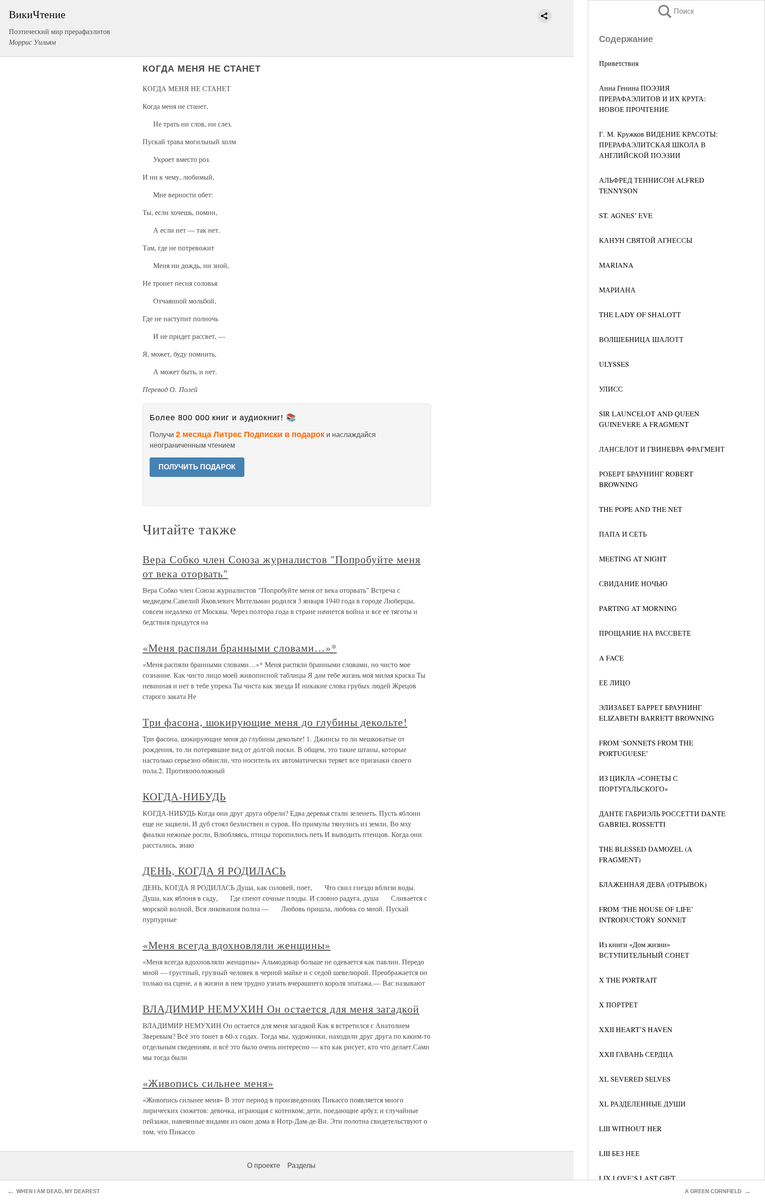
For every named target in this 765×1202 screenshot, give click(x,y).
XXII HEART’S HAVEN (635, 1029)
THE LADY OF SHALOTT (640, 314)
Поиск (675, 11)
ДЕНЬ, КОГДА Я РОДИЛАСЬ (214, 871)
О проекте (263, 1165)
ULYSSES (614, 364)
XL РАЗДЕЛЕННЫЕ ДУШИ (642, 1103)
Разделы (301, 1165)
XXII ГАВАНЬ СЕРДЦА (636, 1054)
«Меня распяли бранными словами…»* (240, 648)
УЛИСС (611, 388)
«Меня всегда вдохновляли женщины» (237, 945)
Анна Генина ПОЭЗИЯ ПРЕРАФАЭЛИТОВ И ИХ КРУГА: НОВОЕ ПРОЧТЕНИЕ (652, 98)
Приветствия (618, 63)
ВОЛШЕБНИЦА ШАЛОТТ (641, 339)
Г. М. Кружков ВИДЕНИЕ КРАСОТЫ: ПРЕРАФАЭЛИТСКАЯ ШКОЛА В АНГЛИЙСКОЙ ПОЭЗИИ (658, 144)
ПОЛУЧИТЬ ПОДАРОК (197, 467)
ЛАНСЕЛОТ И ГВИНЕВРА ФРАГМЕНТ (662, 448)
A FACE (611, 657)
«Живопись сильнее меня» (208, 1083)
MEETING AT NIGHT (633, 558)
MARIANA (616, 264)
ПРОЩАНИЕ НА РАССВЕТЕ (645, 632)
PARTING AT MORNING (638, 608)
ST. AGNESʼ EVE (626, 215)
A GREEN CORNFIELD (713, 1191)
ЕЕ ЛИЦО (614, 682)
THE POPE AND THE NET (640, 509)
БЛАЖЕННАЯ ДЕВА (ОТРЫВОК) (653, 884)
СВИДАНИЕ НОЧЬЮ (633, 583)
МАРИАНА (617, 289)
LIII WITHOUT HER (630, 1128)
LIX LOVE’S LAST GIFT (637, 1178)
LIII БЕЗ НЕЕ (619, 1153)
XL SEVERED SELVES (635, 1078)
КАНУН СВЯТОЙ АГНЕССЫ (645, 240)
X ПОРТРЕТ (618, 1004)
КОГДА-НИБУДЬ (184, 796)
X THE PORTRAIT (628, 979)
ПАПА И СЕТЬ (623, 533)
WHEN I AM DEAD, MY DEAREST (58, 1191)
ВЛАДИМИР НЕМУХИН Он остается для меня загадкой (281, 1009)
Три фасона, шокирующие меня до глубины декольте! (275, 722)
